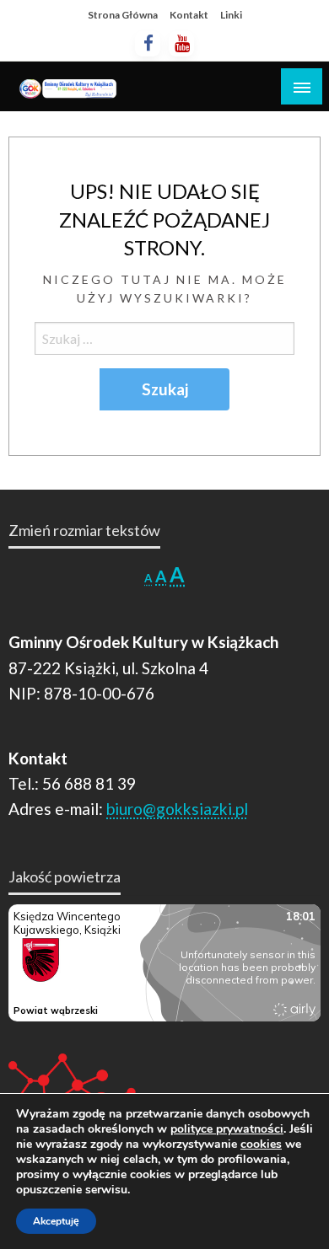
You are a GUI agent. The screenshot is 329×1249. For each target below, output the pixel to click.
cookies (261, 1144)
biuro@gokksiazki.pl (177, 808)
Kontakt (189, 14)
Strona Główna (123, 14)
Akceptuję (56, 1221)
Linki (231, 14)
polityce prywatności (226, 1129)
